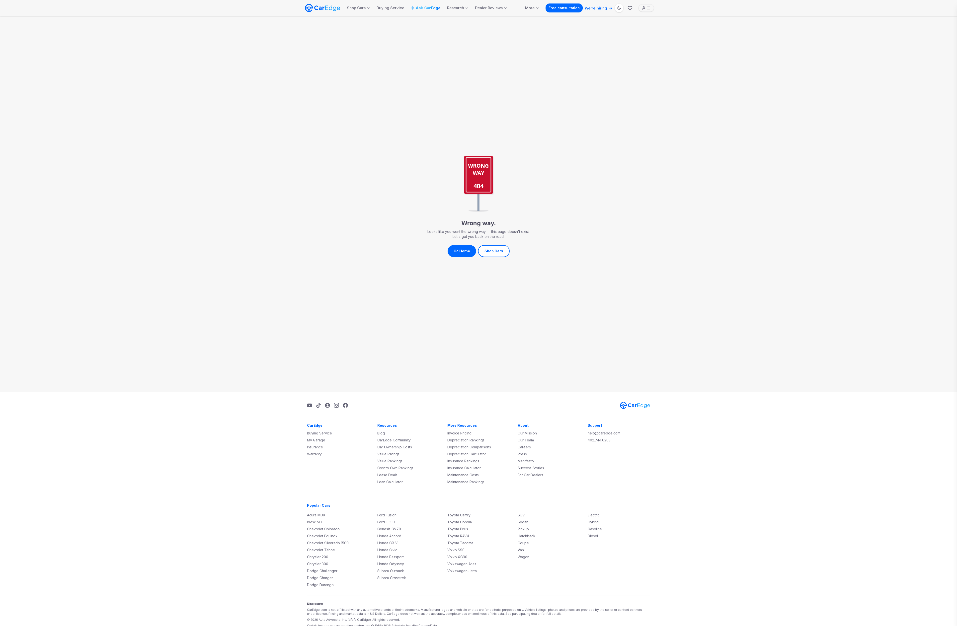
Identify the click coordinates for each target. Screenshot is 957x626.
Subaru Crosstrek (391, 578)
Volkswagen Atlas (461, 564)
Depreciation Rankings (465, 440)
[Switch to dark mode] (619, 7)
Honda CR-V (387, 543)
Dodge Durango (320, 585)
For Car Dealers (530, 475)
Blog (381, 433)
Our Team (526, 440)
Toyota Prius (457, 529)
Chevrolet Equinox (322, 536)
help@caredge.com (604, 433)
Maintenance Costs (463, 475)
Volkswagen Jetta (462, 571)
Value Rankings (389, 461)
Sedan (523, 522)
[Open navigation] (646, 8)
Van (521, 550)
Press (522, 454)
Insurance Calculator (464, 468)
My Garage (316, 440)
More (530, 7)
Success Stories (531, 468)
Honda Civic (387, 550)
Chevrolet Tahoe (321, 550)
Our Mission (527, 433)
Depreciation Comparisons (469, 447)
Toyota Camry (459, 515)
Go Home (462, 251)
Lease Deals (387, 475)
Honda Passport (390, 557)
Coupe (523, 543)
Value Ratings (388, 454)
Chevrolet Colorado (323, 529)
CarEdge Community (394, 440)
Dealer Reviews (489, 7)
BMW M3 (314, 522)
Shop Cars (356, 7)
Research (455, 7)
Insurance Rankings (463, 461)
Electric (594, 515)
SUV (521, 515)
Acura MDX (316, 515)
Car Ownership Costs (394, 447)
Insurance (315, 447)
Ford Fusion (387, 515)
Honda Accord (389, 536)
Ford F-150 (386, 522)
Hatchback (526, 536)
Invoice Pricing (459, 433)
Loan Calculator (390, 482)
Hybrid (593, 522)
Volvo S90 (456, 550)
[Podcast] (327, 405)
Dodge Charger (320, 578)
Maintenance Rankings (465, 482)
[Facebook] (345, 405)
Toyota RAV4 (458, 536)
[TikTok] (318, 405)
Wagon (523, 557)
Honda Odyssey (390, 564)
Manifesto (526, 461)
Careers (524, 447)
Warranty (314, 454)
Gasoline (595, 529)
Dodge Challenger (322, 571)
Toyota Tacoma (460, 543)
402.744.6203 (599, 440)
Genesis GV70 (389, 529)
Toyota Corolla (459, 522)
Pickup (523, 529)
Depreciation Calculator (466, 454)
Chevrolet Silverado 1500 (328, 543)
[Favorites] (630, 7)
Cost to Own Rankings (395, 468)
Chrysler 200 (317, 557)
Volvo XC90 (457, 557)
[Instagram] (336, 405)
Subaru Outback (390, 571)
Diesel (593, 536)
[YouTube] (309, 405)
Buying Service (390, 7)
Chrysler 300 (317, 564)
